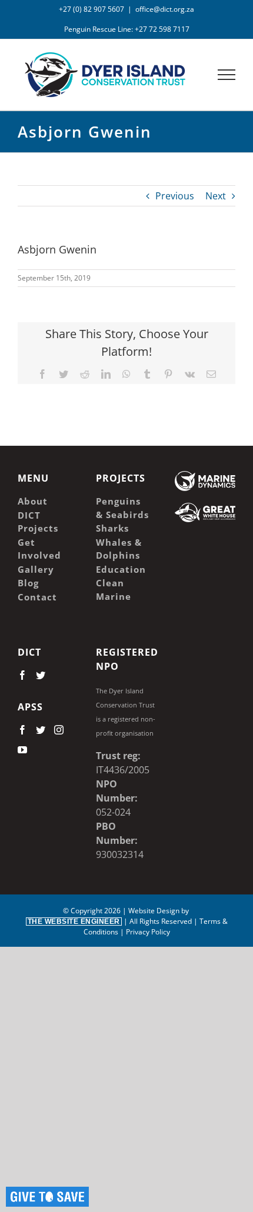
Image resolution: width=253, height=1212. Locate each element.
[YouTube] (22, 749)
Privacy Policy (148, 932)
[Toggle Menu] (227, 74)
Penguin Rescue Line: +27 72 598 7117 (126, 29)
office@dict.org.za (164, 9)
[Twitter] (40, 675)
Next (215, 195)
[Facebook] (22, 675)
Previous (174, 195)
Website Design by (109, 916)
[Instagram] (59, 729)
